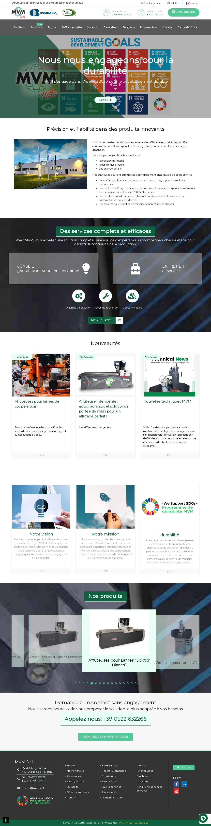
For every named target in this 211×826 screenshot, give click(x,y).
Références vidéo (71, 27)
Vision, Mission (76, 781)
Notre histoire (75, 770)
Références (74, 776)
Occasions (93, 27)
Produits (35, 27)
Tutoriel (52, 27)
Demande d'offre (187, 27)
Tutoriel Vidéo (144, 770)
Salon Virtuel (109, 781)
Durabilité (73, 786)
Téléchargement (152, 3)
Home (71, 765)
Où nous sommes (78, 792)
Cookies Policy (141, 823)
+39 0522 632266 (155, 14)
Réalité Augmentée (114, 770)
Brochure (142, 776)
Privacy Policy (126, 823)
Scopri (103, 100)
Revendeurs (111, 27)
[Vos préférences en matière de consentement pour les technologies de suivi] (6, 820)
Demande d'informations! (105, 737)
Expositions (109, 776)
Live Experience (111, 786)
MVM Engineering (185, 12)
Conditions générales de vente (149, 788)
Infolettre (174, 3)
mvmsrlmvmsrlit (121, 14)
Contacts (167, 27)
